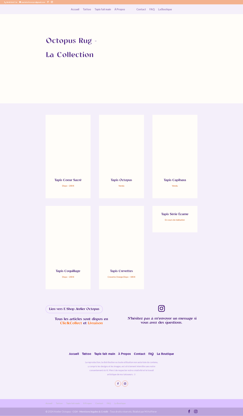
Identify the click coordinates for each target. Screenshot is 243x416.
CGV (75, 411)
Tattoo (87, 9)
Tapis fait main (102, 9)
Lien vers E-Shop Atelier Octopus (74, 309)
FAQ (152, 9)
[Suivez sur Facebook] (118, 384)
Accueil (75, 9)
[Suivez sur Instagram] (125, 384)
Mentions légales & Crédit (93, 411)
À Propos (119, 9)
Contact (141, 9)
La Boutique (165, 9)
